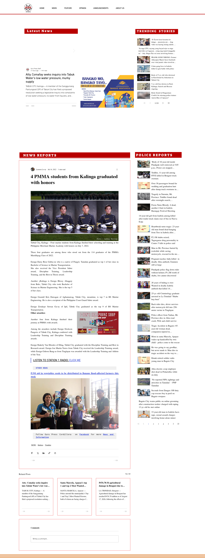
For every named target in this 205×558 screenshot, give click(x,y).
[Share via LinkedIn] (43, 453)
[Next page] (163, 103)
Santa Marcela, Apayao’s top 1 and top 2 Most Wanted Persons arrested (73, 484)
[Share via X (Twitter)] (38, 453)
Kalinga (40, 445)
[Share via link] (49, 453)
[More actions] (117, 169)
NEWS (33, 445)
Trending (48, 445)
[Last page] (169, 103)
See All (127, 474)
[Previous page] (150, 103)
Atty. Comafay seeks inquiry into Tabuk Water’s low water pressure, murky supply (35, 484)
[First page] (144, 103)
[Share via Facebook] (32, 453)
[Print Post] (55, 453)
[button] (107, 91)
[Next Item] (74, 50)
